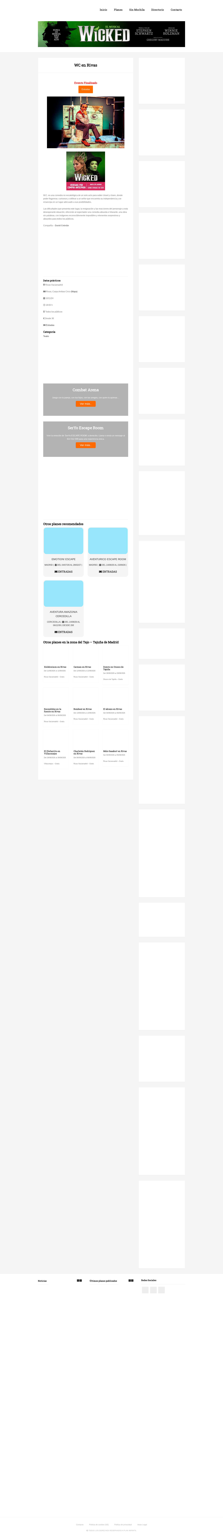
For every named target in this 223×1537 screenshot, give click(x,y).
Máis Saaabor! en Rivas (115, 751)
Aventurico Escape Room (108, 559)
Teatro (46, 336)
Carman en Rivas (82, 667)
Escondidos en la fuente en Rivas (52, 710)
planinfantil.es (58, 10)
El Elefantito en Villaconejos (52, 752)
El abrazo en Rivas (112, 709)
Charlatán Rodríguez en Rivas (84, 752)
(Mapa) (74, 291)
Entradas (86, 89)
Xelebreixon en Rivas (55, 667)
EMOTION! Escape (63, 559)
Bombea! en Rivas (83, 709)
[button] (80, 1280)
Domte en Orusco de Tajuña (113, 668)
